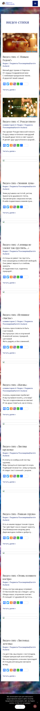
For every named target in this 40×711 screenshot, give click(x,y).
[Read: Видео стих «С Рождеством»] (20, 107)
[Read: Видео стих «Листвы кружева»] (20, 432)
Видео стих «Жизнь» (15, 384)
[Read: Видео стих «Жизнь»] (20, 370)
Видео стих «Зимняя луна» (18, 183)
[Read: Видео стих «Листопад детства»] (20, 626)
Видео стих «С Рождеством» (19, 121)
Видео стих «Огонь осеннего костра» (19, 577)
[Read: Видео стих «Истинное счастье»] (20, 300)
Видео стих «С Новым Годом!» (16, 58)
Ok (20, 707)
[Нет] (37, 702)
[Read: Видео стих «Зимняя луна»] (20, 169)
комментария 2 (9, 321)
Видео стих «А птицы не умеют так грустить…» (17, 246)
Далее (20, 691)
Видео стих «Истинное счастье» (16, 316)
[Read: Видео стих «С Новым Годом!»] (20, 42)
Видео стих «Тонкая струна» (19, 514)
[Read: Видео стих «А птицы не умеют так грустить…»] (20, 230)
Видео (5, 63)
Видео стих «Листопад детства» (16, 642)
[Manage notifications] (35, 706)
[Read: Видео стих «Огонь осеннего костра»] (20, 561)
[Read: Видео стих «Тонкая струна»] (20, 499)
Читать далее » (9, 89)
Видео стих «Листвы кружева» (15, 448)
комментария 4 (9, 125)
